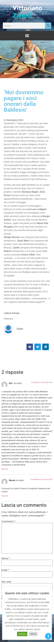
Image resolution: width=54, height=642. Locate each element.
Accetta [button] (22, 634)
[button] (27, 35)
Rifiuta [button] (33, 634)
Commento (8, 521)
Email (5, 570)
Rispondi (4, 469)
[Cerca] (48, 26)
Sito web (6, 581)
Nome (5, 558)
